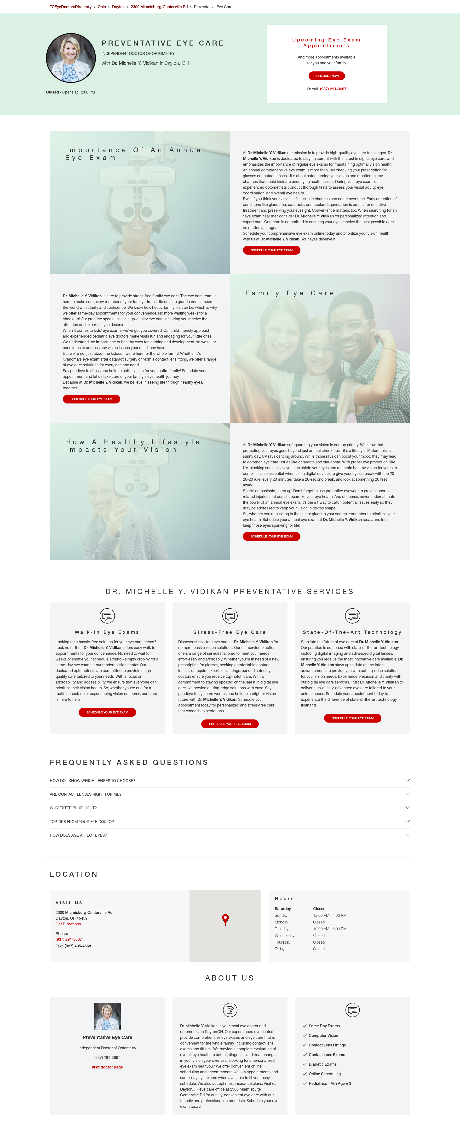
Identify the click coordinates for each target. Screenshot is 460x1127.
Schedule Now (327, 76)
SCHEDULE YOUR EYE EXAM (272, 250)
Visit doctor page (107, 1067)
